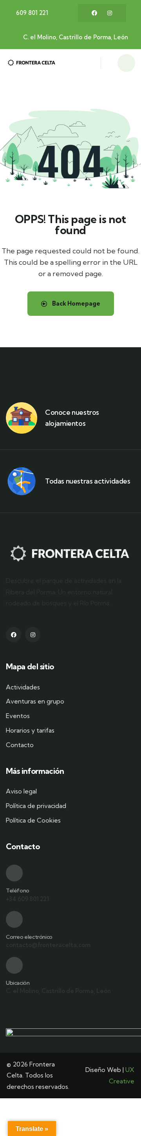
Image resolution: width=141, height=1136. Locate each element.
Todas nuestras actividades (87, 481)
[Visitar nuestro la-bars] (90, 65)
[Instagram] (109, 13)
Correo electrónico (29, 936)
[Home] (32, 63)
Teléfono (17, 890)
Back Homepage (75, 303)
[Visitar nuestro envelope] (14, 919)
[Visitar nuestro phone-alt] (14, 873)
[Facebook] (94, 13)
